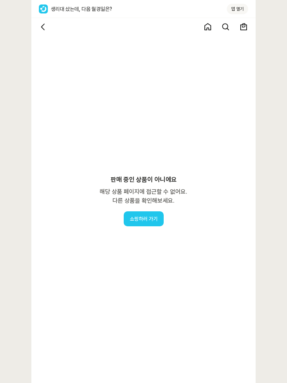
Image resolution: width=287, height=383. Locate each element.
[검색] (226, 27)
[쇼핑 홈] (208, 27)
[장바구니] (244, 27)
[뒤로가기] (43, 27)
